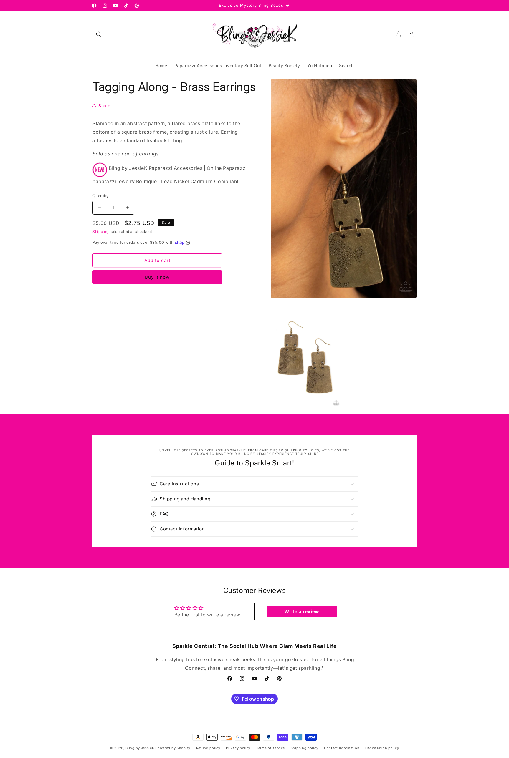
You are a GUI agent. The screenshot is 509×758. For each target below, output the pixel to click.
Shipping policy (304, 748)
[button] (98, 34)
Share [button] (104, 105)
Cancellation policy (382, 748)
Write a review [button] (301, 611)
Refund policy (208, 748)
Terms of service (270, 748)
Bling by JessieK (139, 748)
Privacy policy (238, 748)
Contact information (341, 748)
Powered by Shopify (172, 748)
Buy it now (157, 277)
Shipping (100, 231)
